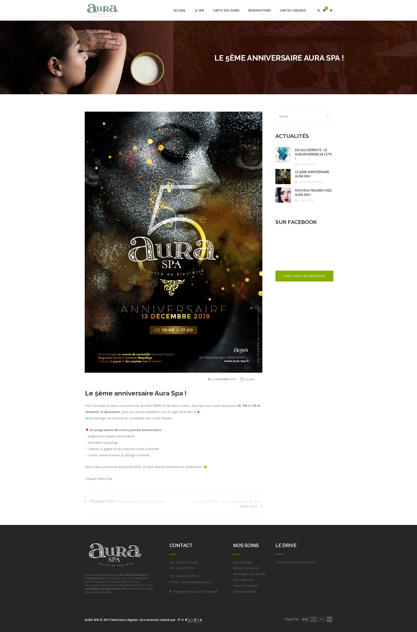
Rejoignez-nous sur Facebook (195, 591)
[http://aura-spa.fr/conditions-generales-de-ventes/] (292, 619)
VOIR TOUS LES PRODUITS (304, 276)
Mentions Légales (124, 620)
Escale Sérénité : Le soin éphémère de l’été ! (313, 154)
